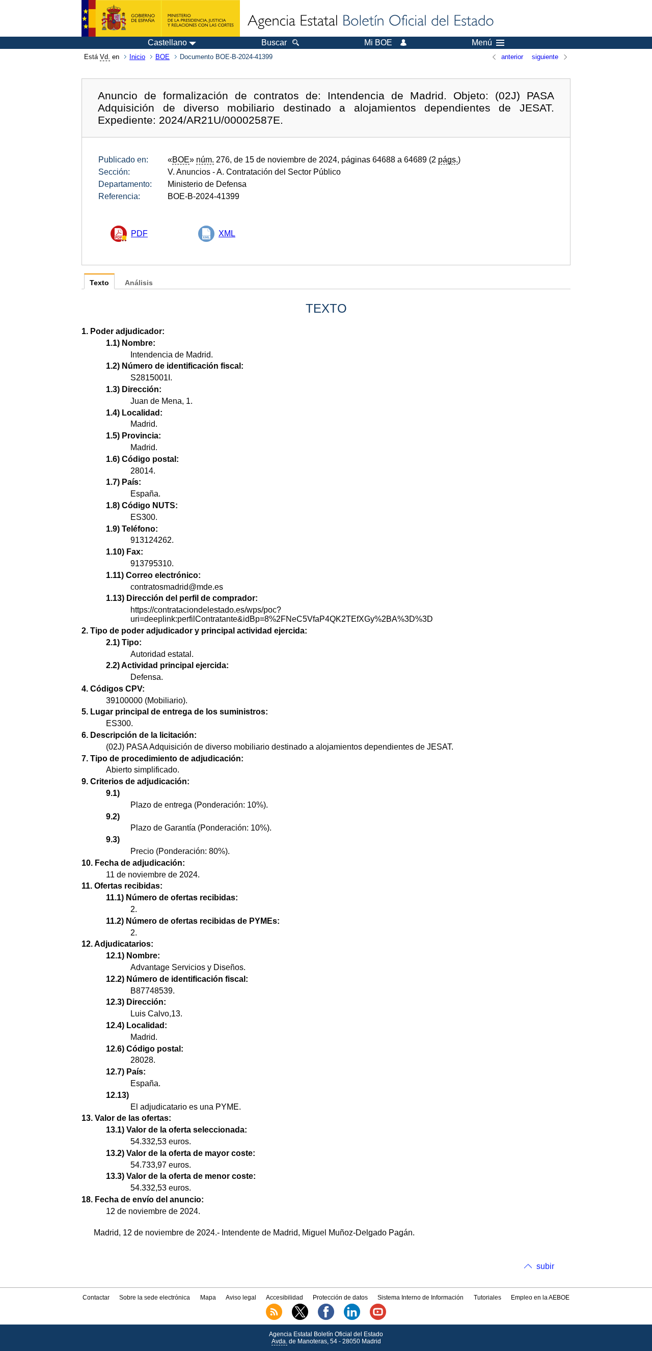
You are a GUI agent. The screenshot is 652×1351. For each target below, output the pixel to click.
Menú (482, 43)
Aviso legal (241, 1297)
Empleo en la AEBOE (540, 1297)
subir (545, 1266)
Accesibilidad (284, 1297)
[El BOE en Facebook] (326, 1317)
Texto (99, 283)
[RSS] (274, 1317)
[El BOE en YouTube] (378, 1317)
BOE (162, 57)
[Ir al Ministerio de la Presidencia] (161, 18)
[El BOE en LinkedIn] (352, 1317)
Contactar (96, 1297)
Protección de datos (340, 1297)
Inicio (137, 57)
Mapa (208, 1297)
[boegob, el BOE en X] (300, 1317)
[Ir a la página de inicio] (369, 21)
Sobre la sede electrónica (154, 1297)
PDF (139, 233)
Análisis (139, 283)
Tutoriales (487, 1297)
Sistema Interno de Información (420, 1297)
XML (227, 233)
